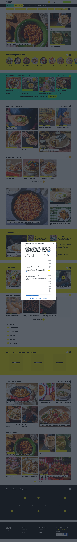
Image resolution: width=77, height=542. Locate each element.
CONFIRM (32, 295)
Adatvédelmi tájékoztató (43, 298)
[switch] (49, 260)
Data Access (37, 298)
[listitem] (38, 258)
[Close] (54, 243)
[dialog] (38, 271)
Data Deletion (32, 298)
